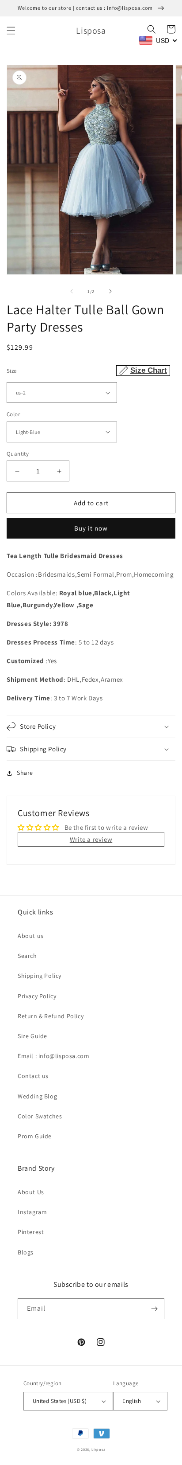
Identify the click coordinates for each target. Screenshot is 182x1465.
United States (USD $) (60, 1401)
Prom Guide (35, 1136)
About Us (31, 1192)
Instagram (32, 1212)
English (131, 1401)
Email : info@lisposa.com (53, 1056)
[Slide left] (71, 291)
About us (31, 936)
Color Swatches (40, 1116)
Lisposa (98, 1449)
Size (87, 370)
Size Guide (32, 1036)
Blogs (26, 1252)
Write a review (91, 839)
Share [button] (25, 773)
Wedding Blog (37, 1096)
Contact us (33, 1076)
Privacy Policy (37, 996)
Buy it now (91, 528)
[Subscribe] (154, 1308)
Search (27, 956)
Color (13, 414)
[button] (11, 30)
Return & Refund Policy (50, 1016)
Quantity (18, 453)
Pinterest (31, 1232)
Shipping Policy (39, 976)
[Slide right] (110, 291)
